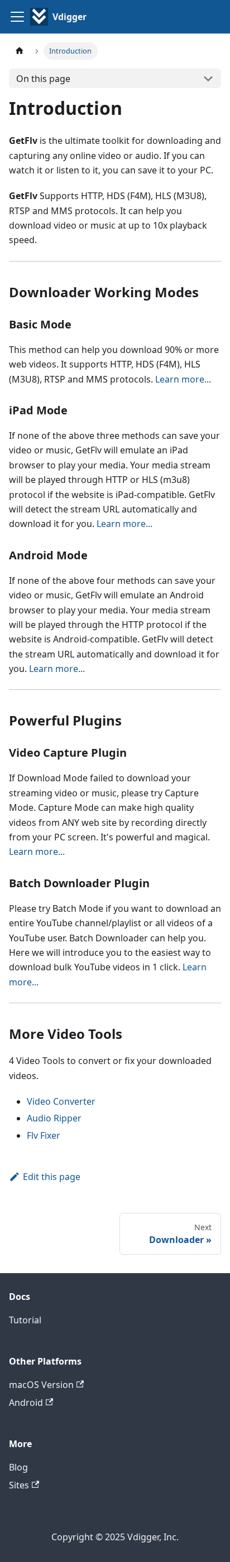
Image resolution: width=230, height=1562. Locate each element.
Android (26, 1402)
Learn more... (183, 379)
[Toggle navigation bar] (17, 16)
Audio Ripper (54, 1118)
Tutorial (25, 1320)
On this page (43, 78)
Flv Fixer (43, 1135)
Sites (19, 1485)
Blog (18, 1467)
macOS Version (41, 1385)
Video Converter (61, 1101)
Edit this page (51, 1177)
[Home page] (19, 51)
